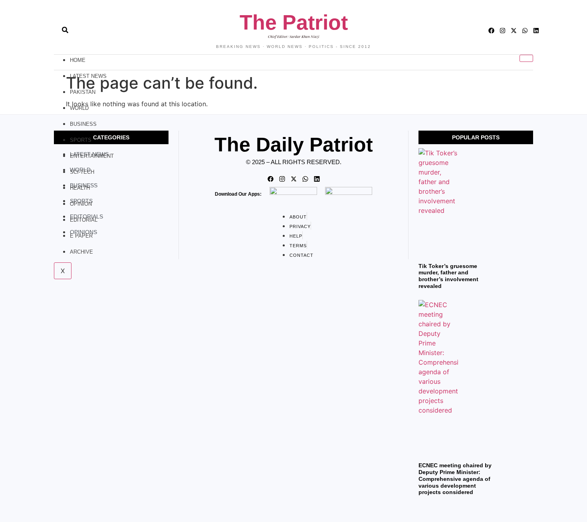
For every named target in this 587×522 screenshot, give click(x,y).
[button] (51, 31)
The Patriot (294, 22)
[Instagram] (503, 31)
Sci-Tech (82, 172)
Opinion (81, 204)
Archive (81, 252)
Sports (80, 140)
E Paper (81, 236)
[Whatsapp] (525, 31)
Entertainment (92, 156)
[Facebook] (491, 31)
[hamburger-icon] (526, 58)
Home (77, 60)
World (79, 108)
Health (80, 188)
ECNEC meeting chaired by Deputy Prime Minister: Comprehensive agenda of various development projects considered (455, 478)
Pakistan (82, 92)
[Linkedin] (536, 31)
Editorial (83, 220)
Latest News (88, 76)
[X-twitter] (514, 31)
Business (83, 124)
